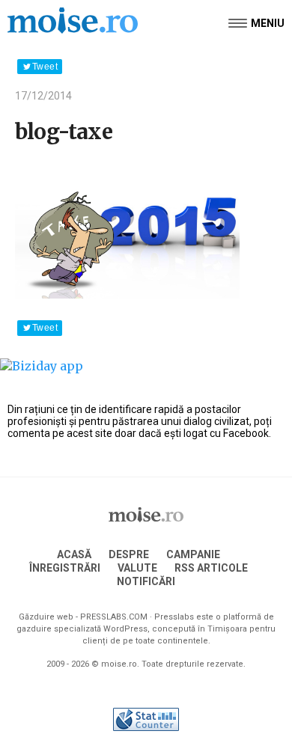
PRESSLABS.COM (113, 617)
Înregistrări (64, 568)
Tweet (45, 66)
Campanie (193, 554)
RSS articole (211, 568)
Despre (129, 554)
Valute (137, 568)
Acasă (74, 554)
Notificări (146, 581)
